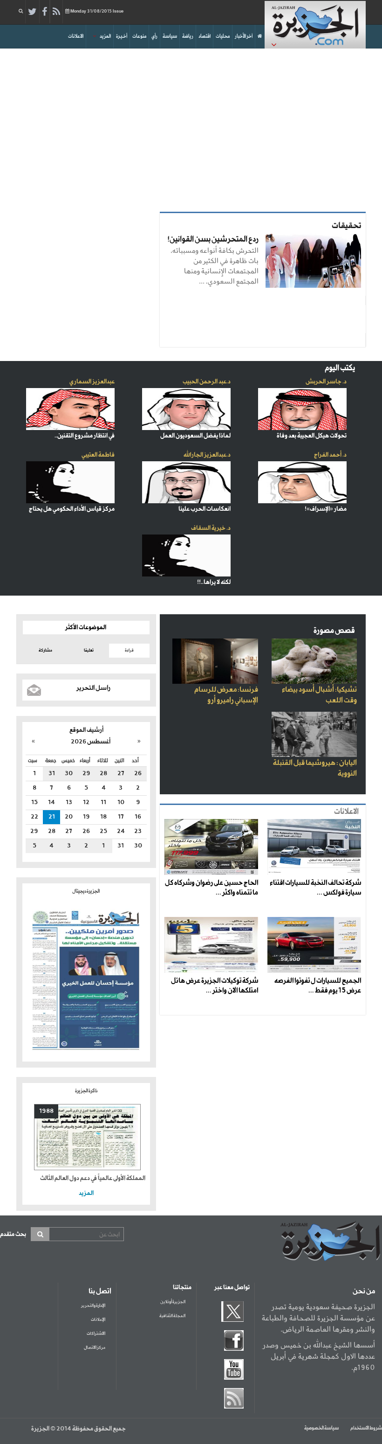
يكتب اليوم (340, 368)
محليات (223, 36)
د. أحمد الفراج (330, 455)
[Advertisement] (191, 127)
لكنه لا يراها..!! (214, 582)
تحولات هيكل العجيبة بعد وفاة (312, 436)
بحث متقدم (13, 1234)
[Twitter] (32, 12)
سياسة (170, 36)
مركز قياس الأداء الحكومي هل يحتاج (72, 509)
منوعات (139, 36)
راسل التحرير (93, 688)
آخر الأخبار (243, 36)
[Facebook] (44, 12)
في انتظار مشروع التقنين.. (85, 436)
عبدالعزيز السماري (92, 382)
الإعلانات (98, 1320)
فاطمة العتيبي (98, 455)
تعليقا (89, 650)
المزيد (105, 36)
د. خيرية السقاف (211, 528)
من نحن (364, 1291)
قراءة (129, 650)
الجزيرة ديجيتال (86, 891)
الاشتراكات (96, 1334)
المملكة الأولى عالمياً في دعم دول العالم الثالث (92, 1178)
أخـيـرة (121, 36)
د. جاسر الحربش (326, 382)
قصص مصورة (334, 631)
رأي (154, 36)
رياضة (187, 36)
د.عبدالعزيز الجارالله (207, 455)
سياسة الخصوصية (321, 1428)
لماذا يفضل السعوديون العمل (195, 436)
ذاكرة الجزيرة (86, 1091)
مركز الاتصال (94, 1348)
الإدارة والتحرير (93, 1306)
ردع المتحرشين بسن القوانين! (213, 239)
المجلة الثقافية (172, 1316)
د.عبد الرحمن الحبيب (207, 382)
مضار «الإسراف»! (326, 509)
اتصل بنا (100, 1291)
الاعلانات (75, 36)
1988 (46, 1111)
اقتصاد (204, 36)
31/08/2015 (96, 11)
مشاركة (45, 650)
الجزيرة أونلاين (172, 1302)
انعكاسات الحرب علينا (204, 509)
